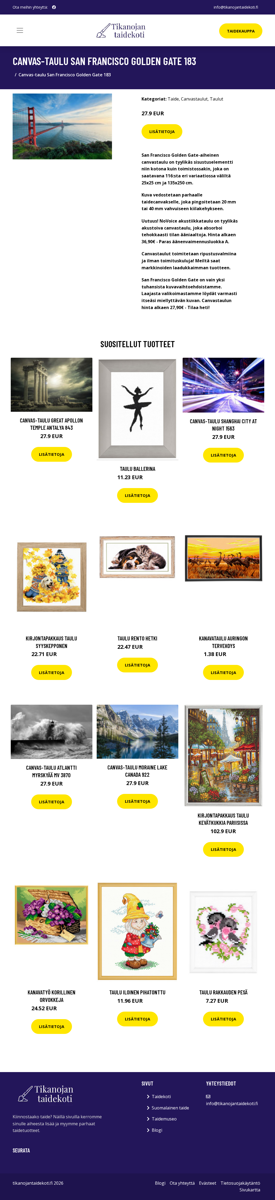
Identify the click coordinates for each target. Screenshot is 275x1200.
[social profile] (54, 7)
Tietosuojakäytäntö (240, 1183)
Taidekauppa (241, 31)
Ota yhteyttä (182, 1183)
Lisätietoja (162, 131)
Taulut (216, 99)
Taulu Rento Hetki (137, 638)
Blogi (157, 1130)
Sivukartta (250, 1190)
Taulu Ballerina (137, 468)
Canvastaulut (194, 99)
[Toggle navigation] (20, 30)
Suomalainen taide (170, 1108)
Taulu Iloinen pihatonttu (137, 992)
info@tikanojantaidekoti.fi (236, 7)
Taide (173, 99)
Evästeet (207, 1183)
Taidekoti (161, 1096)
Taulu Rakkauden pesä (223, 992)
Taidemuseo (164, 1119)
